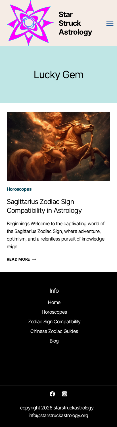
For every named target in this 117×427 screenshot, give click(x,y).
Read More (21, 259)
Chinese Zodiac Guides (54, 331)
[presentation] (58, 146)
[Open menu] (110, 23)
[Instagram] (64, 393)
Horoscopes (19, 189)
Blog (54, 341)
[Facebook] (52, 393)
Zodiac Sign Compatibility (54, 321)
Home (54, 302)
